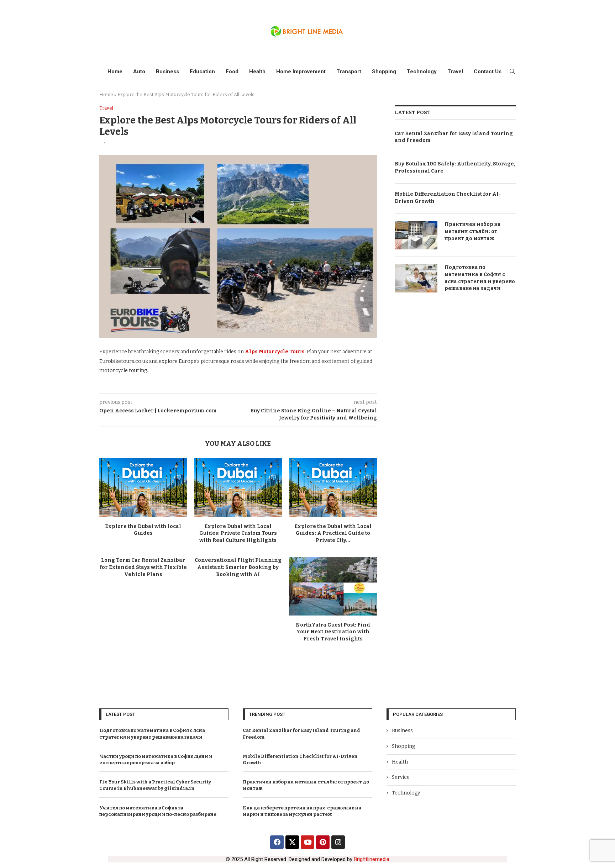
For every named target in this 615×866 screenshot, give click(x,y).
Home (114, 71)
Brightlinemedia (371, 859)
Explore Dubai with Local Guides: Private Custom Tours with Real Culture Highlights (238, 533)
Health (257, 71)
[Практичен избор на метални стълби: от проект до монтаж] (416, 235)
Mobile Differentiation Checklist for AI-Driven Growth (448, 197)
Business (167, 71)
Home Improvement (301, 71)
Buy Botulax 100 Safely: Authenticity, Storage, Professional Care (455, 167)
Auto (139, 71)
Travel (455, 71)
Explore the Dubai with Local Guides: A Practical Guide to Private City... (333, 533)
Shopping (384, 71)
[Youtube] (307, 842)
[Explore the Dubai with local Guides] (143, 487)
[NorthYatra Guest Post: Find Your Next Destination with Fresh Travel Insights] (333, 586)
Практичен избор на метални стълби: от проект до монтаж (473, 231)
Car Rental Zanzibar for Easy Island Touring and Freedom (454, 137)
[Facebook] (277, 842)
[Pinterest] (323, 842)
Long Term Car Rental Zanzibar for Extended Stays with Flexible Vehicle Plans (143, 567)
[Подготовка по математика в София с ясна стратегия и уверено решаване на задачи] (416, 278)
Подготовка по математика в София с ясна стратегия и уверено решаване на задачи (480, 277)
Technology (422, 71)
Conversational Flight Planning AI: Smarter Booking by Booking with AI (238, 567)
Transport (348, 71)
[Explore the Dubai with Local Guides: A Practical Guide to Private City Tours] (333, 487)
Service (401, 777)
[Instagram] (338, 842)
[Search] (512, 72)
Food (232, 71)
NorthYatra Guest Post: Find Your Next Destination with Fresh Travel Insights (333, 632)
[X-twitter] (292, 842)
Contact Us (487, 71)
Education (202, 71)
